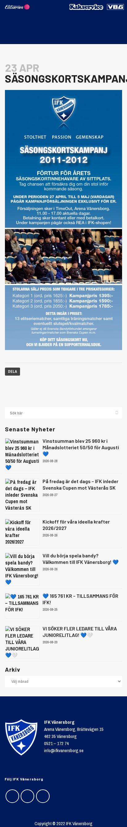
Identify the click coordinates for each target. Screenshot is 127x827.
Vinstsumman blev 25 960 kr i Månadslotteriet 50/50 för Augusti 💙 (81, 447)
